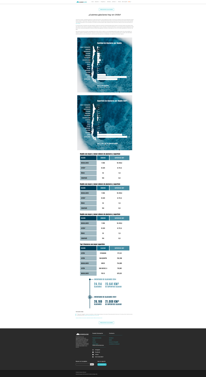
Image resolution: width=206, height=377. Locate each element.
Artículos (109, 1)
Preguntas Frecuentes (96, 337)
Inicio (93, 1)
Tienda (119, 1)
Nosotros (97, 1)
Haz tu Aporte (124, 1)
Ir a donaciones (101, 364)
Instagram (97, 349)
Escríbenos (111, 337)
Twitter (97, 354)
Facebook (97, 352)
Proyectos (103, 1)
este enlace (78, 23)
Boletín (110, 339)
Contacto (114, 1)
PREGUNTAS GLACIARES (106, 9)
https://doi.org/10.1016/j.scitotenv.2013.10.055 (91, 315)
